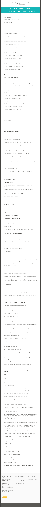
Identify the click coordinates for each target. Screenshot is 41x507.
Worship (21, 8)
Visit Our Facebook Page (32, 476)
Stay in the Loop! (22, 11)
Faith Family (28, 8)
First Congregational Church (20, 3)
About (15, 8)
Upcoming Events (31, 11)
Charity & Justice (11, 11)
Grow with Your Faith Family (19, 480)
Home (11, 8)
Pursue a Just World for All (19, 483)
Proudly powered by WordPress (13, 505)
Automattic (32, 505)
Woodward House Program (32, 479)
